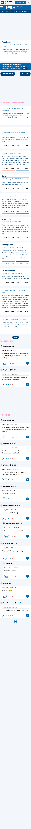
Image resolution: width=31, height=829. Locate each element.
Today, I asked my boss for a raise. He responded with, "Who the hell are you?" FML (15, 277)
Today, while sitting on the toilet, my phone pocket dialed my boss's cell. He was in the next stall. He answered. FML (15, 325)
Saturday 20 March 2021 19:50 (9, 374)
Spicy (15, 11)
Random (8, 11)
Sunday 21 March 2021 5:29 (9, 510)
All (2, 11)
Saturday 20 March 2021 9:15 (9, 350)
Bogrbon (6, 370)
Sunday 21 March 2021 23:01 (11, 528)
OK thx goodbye (8, 270)
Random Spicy (24, 11)
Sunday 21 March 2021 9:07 (11, 568)
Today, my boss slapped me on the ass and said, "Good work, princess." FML (15, 183)
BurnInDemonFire (8, 603)
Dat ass (4, 176)
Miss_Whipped (11, 523)
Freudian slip (7, 42)
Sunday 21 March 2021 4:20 (9, 490)
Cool (3, 129)
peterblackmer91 (8, 506)
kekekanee (6, 486)
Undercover (6, 219)
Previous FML (7, 74)
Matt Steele (7, 543)
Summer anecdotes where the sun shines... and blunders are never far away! (14, 66)
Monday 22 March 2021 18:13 (9, 607)
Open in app (20, 2)
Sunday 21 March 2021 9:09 (9, 588)
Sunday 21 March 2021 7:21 (9, 548)
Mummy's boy (7, 245)
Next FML (25, 74)
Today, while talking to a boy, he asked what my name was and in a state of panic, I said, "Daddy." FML (15, 139)
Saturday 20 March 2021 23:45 (9, 469)
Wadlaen (6, 465)
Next (15, 337)
